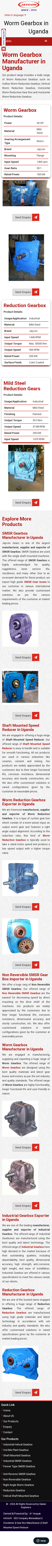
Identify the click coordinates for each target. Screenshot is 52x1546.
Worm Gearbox (11, 1067)
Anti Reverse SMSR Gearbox (19, 1473)
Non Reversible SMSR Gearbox (21, 993)
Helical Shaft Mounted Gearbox (21, 1495)
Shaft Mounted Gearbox (16, 1455)
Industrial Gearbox (33, 1246)
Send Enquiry (23, 217)
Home (6, 1410)
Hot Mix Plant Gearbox (16, 1449)
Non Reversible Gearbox (17, 1479)
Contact (7, 1432)
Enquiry (7, 1426)
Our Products (10, 1421)
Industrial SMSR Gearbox (17, 1460)
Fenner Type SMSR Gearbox (19, 1466)
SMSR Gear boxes (35, 581)
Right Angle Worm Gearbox (18, 1484)
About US (8, 1415)
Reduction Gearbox (14, 1490)
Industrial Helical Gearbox (17, 1444)
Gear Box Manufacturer (28, 1523)
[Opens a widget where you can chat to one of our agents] (41, 1541)
